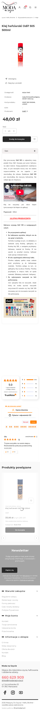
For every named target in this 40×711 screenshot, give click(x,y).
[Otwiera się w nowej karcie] (5, 692)
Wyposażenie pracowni (25, 17)
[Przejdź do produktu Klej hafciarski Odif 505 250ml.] (20, 489)
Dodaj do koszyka (16, 139)
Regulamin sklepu (9, 597)
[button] (6, 406)
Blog (4, 656)
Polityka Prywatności (10, 610)
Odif (24, 111)
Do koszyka (20, 530)
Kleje (36, 17)
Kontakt (5, 621)
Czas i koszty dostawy (10, 607)
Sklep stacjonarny (9, 646)
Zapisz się (9, 570)
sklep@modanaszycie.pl (12, 680)
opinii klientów (10, 388)
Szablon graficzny (13, 708)
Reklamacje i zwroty (10, 600)
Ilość (4, 127)
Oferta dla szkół (8, 649)
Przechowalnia (8, 631)
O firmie (5, 643)
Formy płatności (8, 603)
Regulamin (26, 576)
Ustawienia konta (9, 628)
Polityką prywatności (27, 580)
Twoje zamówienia (9, 625)
